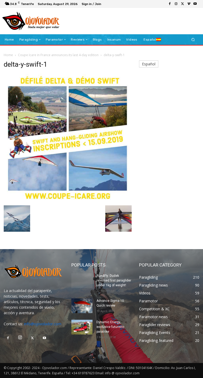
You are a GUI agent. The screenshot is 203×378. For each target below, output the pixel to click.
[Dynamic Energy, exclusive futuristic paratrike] (82, 327)
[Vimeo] (189, 4)
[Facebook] (170, 4)
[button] (193, 40)
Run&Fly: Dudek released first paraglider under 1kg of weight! (113, 280)
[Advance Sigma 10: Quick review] (82, 305)
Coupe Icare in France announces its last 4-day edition (58, 55)
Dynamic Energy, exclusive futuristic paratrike (110, 326)
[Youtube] (195, 4)
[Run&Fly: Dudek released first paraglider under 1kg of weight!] (82, 280)
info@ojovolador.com (42, 323)
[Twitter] (182, 4)
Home (8, 55)
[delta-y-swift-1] (68, 200)
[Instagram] (176, 4)
